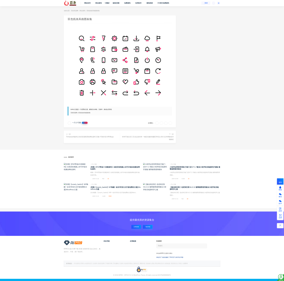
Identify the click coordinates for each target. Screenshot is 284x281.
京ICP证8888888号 (164, 275)
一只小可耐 (76, 123)
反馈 (280, 211)
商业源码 (82, 11)
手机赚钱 (116, 263)
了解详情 (147, 226)
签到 (280, 182)
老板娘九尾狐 (150, 263)
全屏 (280, 218)
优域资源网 (101, 263)
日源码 (121, 263)
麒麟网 (185, 263)
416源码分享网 (79, 263)
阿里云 (180, 263)
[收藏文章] (157, 123)
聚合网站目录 (159, 263)
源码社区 (136, 263)
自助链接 (167, 263)
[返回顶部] (280, 225)
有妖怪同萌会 (128, 263)
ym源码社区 (88, 263)
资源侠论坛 (174, 263)
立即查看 (136, 226)
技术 (280, 203)
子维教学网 (108, 263)
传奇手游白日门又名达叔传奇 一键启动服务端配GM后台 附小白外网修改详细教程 (148, 138)
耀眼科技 (142, 263)
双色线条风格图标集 (84, 112)
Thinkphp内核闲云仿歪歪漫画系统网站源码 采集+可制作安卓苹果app (90, 137)
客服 (280, 190)
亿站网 (95, 263)
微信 (280, 196)
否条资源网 (74, 11)
